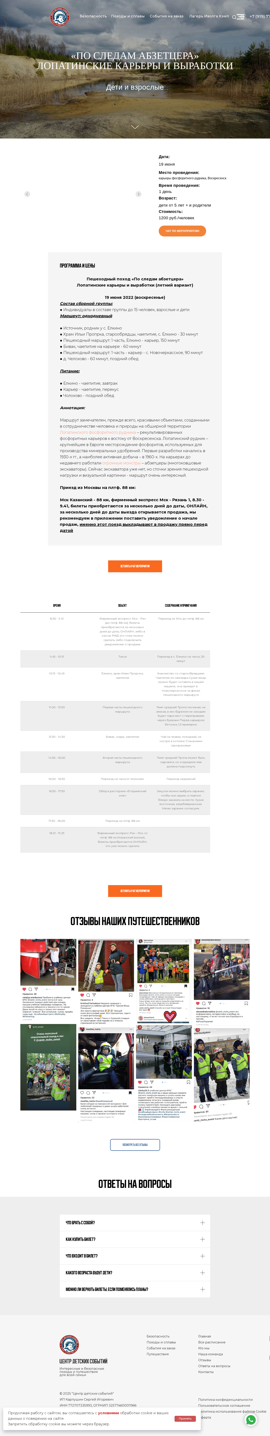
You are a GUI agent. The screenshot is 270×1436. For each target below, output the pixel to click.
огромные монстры (121, 463)
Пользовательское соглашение (224, 1406)
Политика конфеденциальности (225, 1400)
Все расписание (212, 1342)
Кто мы (204, 1348)
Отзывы (204, 1360)
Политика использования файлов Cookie (232, 1411)
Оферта (204, 1417)
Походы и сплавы (128, 16)
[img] (60, 17)
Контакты (206, 1372)
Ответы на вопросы (214, 1366)
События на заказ (166, 16)
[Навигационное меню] (240, 16)
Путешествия (158, 1354)
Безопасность (93, 16)
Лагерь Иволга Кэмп (209, 16)
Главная (204, 1336)
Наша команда (210, 1354)
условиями (108, 1413)
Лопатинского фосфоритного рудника (98, 432)
